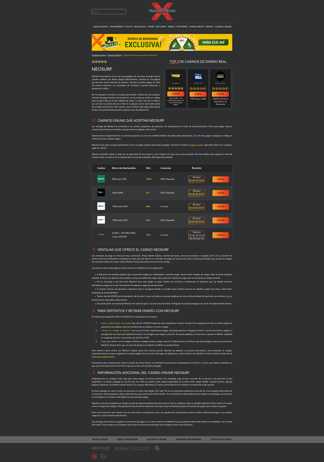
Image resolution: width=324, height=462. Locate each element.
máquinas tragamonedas (103, 357)
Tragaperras (117, 27)
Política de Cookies (221, 440)
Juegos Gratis (100, 27)
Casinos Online (223, 27)
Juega (176, 94)
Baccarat (161, 27)
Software (181, 27)
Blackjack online (156, 440)
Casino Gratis (196, 27)
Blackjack (140, 27)
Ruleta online (99, 440)
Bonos (209, 27)
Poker (151, 27)
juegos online (196, 145)
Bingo (171, 27)
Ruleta (129, 27)
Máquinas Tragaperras (188, 440)
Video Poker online (127, 440)
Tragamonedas (161, 11)
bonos (229, 296)
